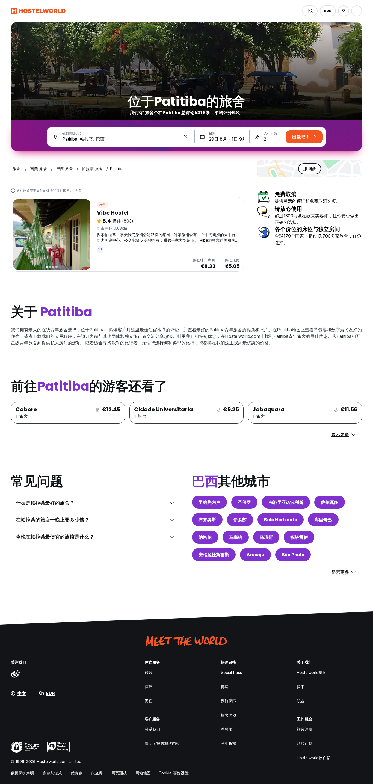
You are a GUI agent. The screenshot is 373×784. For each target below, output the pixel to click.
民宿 (148, 701)
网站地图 (143, 773)
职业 (300, 701)
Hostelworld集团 (311, 672)
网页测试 (119, 773)
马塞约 (235, 537)
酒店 (148, 686)
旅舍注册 (304, 729)
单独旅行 (228, 729)
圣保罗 (244, 502)
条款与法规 (52, 773)
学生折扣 (228, 743)
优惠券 (76, 773)
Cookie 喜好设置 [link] (174, 773)
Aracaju (255, 554)
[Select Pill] (343, 10)
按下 (300, 686)
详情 (77, 190)
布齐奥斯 (207, 519)
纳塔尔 (205, 537)
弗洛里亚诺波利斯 (285, 502)
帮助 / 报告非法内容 (162, 743)
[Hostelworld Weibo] (15, 673)
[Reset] (185, 136)
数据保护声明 (22, 773)
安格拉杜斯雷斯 (214, 554)
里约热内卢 (209, 502)
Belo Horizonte (280, 519)
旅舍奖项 (228, 715)
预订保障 (228, 701)
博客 (225, 686)
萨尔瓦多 (329, 502)
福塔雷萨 (299, 537)
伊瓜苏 (240, 519)
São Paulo (293, 554)
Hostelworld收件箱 (313, 757)
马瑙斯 (266, 537)
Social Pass (231, 672)
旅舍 (102, 205)
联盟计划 (304, 743)
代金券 (96, 773)
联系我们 (152, 729)
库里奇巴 (323, 519)
